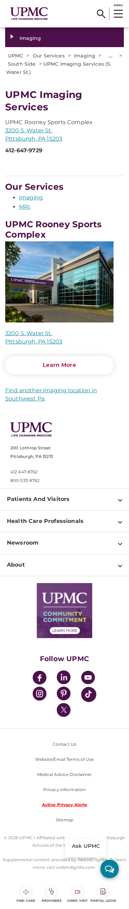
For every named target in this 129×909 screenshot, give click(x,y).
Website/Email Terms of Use (64, 759)
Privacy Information (64, 789)
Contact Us (64, 744)
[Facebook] (39, 678)
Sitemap (64, 819)
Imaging (30, 38)
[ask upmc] (109, 869)
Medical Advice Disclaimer (64, 774)
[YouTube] (88, 678)
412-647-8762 (23, 471)
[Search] (101, 13)
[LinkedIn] (64, 678)
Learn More (59, 365)
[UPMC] (29, 13)
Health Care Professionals (45, 521)
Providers (52, 900)
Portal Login (103, 900)
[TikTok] (88, 694)
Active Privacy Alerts (64, 804)
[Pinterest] (64, 694)
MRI (24, 207)
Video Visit (77, 900)
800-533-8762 (25, 480)
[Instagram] (39, 694)
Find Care (26, 900)
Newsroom (23, 542)
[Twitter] (64, 710)
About (16, 564)
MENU (118, 5)
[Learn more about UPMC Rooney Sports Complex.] (59, 281)
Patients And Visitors (38, 499)
